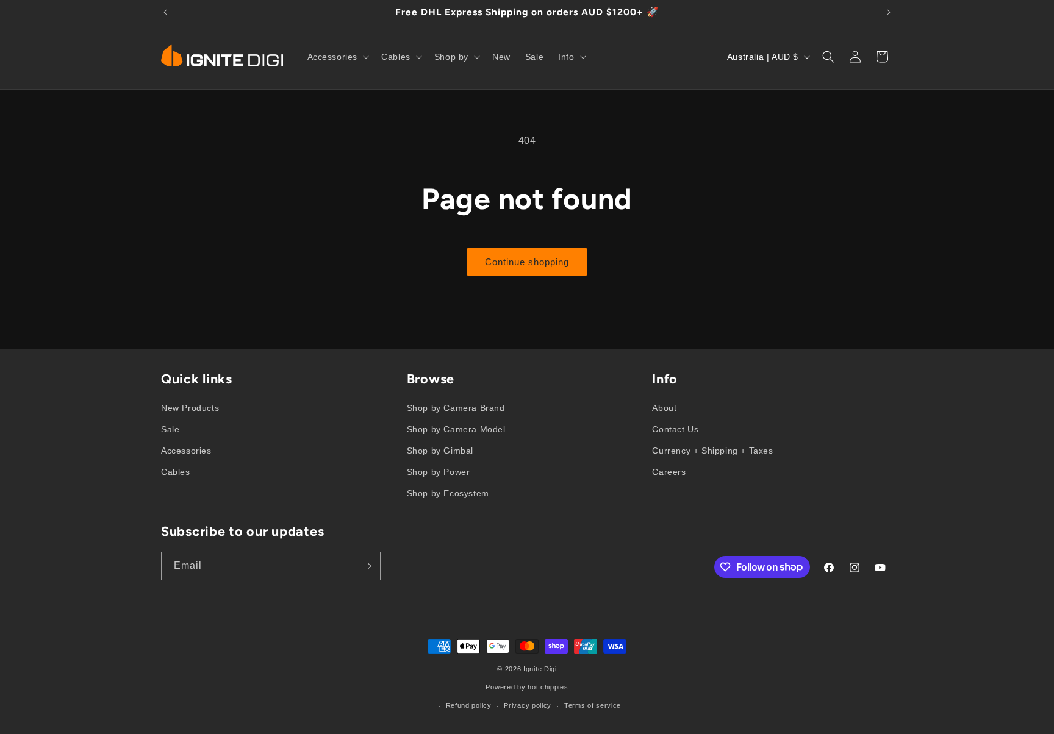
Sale (170, 429)
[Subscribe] (366, 566)
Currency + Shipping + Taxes (712, 450)
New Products (190, 408)
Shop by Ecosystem (448, 493)
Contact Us (675, 429)
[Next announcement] (888, 12)
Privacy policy (527, 705)
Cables (175, 472)
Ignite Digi (540, 668)
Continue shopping (527, 262)
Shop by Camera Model (456, 429)
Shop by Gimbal (440, 450)
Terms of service (592, 705)
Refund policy (469, 705)
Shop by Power (438, 472)
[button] (337, 56)
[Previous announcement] (165, 12)
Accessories (186, 450)
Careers (669, 472)
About (664, 408)
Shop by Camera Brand (456, 408)
